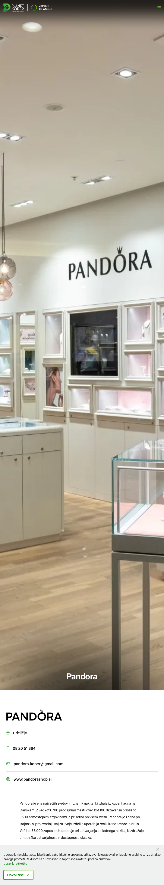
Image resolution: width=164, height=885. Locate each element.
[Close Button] (157, 849)
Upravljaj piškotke (15, 863)
